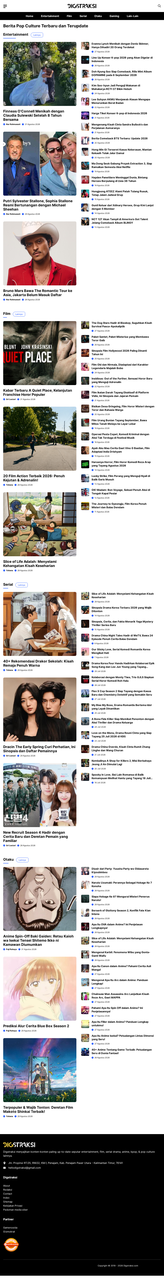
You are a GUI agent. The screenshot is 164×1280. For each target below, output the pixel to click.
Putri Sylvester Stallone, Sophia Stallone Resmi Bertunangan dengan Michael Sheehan (38, 205)
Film (69, 16)
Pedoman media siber (15, 1209)
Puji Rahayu (11, 949)
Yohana (9, 485)
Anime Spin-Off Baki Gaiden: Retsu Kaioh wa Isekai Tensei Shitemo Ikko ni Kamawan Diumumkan (38, 940)
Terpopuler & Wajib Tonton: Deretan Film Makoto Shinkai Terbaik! (38, 1109)
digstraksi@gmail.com (27, 1167)
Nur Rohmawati (13, 124)
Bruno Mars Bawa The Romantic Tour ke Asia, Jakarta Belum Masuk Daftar (37, 293)
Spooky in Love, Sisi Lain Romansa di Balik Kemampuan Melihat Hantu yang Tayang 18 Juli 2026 (121, 778)
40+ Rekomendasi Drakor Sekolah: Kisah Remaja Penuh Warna (38, 663)
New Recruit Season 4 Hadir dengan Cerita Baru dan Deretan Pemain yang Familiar (35, 836)
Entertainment (50, 16)
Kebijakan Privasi (12, 1205)
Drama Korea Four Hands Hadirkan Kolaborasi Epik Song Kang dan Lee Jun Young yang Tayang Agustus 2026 (123, 667)
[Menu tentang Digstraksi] (5, 6)
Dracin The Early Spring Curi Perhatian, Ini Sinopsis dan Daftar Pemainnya (39, 749)
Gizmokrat (9, 1231)
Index (6, 1197)
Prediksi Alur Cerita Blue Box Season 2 (36, 1026)
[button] (159, 6)
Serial (83, 16)
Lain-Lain (132, 16)
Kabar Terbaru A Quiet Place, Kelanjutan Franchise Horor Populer (37, 392)
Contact (7, 1193)
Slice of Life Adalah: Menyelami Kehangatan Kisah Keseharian (30, 563)
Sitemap (7, 1201)
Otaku (98, 16)
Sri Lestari (11, 399)
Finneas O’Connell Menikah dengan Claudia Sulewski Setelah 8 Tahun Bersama (33, 115)
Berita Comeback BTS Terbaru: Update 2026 (120, 138)
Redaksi (7, 1189)
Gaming (114, 16)
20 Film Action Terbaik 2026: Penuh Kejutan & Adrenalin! (34, 478)
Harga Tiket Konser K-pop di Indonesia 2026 (119, 113)
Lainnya (37, 35)
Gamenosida (10, 1227)
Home (29, 16)
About (6, 1185)
